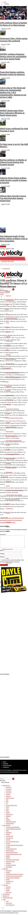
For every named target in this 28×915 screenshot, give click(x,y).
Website (2, 557)
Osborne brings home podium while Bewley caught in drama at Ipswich (13, 180)
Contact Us (6, 767)
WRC (7, 818)
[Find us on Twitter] (2, 908)
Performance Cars (8, 549)
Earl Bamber (7, 520)
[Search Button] (13, 289)
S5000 (7, 880)
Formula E (8, 793)
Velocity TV (6, 896)
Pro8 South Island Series (12, 860)
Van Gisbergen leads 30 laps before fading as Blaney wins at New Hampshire (14, 238)
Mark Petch (5, 291)
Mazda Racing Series (11, 852)
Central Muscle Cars (11, 849)
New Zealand (6, 825)
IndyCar (8, 813)
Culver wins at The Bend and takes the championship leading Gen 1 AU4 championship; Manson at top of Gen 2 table (13, 92)
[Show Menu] (0, 268)
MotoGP (8, 355)
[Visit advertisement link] (13, 226)
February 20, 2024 (5, 292)
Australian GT (9, 508)
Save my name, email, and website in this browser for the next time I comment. (12, 561)
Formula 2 (8, 789)
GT (7, 804)
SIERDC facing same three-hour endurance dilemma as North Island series (12, 112)
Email (2, 554)
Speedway (9, 833)
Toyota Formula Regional (12, 827)
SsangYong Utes (10, 861)
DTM (7, 809)
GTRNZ (8, 847)
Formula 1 (8, 787)
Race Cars (8, 892)
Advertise (5, 764)
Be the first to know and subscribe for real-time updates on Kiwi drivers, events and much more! (12, 258)
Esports (8, 794)
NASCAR (8, 816)
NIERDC (8, 445)
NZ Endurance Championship (14, 854)
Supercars (8, 871)
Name (2, 550)
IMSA (7, 811)
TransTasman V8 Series (12, 409)
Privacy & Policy (7, 765)
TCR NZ (8, 840)
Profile (7, 890)
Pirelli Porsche (10, 432)
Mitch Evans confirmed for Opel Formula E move (14, 129)
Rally (7, 382)
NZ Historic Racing (11, 865)
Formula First (9, 838)
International (6, 269)
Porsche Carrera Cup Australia (14, 876)
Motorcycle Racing (11, 822)
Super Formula (10, 798)
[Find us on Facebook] (0, 573)
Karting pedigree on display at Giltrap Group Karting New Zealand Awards (13, 162)
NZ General (9, 867)
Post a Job (9, 563)
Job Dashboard (10, 905)
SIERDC (8, 858)
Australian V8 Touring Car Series (14, 874)
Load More (3, 246)
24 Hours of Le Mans (10, 518)
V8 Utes (8, 843)
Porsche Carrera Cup (11, 805)
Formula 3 (8, 791)
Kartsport (8, 863)
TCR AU (8, 883)
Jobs (7, 558)
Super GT (8, 296)
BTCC (7, 323)
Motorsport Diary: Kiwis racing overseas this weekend (13, 39)
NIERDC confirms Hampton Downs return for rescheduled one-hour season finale (13, 56)
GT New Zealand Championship (14, 418)
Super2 (8, 486)
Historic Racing (10, 823)
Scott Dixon (14, 520)
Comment (3, 534)
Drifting (8, 834)
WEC (2, 294)
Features (5, 885)
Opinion (8, 889)
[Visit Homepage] (11, 256)
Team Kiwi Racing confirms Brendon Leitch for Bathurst (12, 73)
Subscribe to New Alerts (7, 261)
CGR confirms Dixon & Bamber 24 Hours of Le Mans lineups (13, 24)
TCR (7, 800)
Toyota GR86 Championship (13, 829)
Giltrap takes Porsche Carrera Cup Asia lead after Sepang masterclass (13, 198)
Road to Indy (9, 341)
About (4, 762)
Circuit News (6, 894)
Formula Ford (9, 836)
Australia (5, 869)
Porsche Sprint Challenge (12, 878)
